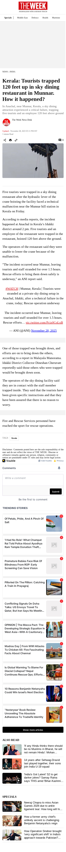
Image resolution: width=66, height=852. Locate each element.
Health (45, 17)
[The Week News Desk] (6, 122)
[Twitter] (13, 124)
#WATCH (12, 288)
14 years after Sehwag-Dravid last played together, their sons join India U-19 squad (42, 763)
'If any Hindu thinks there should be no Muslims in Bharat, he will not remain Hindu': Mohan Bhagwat (43, 750)
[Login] (58, 8)
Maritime (56, 17)
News (5, 72)
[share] (4, 140)
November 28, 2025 (44, 330)
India (12, 72)
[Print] (10, 140)
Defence (35, 17)
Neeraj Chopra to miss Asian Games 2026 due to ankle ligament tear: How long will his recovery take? (42, 807)
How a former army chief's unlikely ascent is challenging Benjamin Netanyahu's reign (41, 820)
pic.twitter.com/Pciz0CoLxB (44, 322)
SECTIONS (4, 7)
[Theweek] (33, 6)
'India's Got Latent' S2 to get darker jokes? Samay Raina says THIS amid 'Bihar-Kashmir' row (43, 779)
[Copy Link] (16, 140)
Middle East (22, 17)
